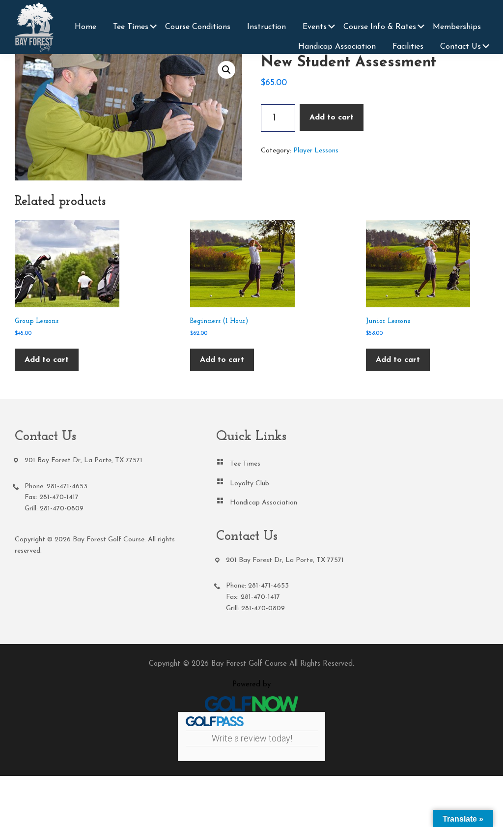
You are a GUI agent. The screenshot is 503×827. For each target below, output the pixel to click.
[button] (226, 70)
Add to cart (331, 117)
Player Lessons (315, 150)
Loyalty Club (249, 483)
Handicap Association (263, 502)
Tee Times (245, 464)
